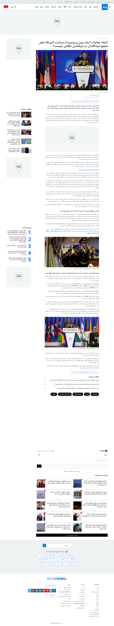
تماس (69, 599)
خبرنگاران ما (96, 610)
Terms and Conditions (64, 592)
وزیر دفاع (95, 394)
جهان (85, 6)
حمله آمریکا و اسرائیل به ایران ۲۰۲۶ (47, 556)
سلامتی (47, 6)
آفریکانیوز (82, 606)
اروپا (90, 6)
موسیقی (53, 568)
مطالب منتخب (26, 109)
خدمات (82, 585)
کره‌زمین (53, 6)
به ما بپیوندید (81, 597)
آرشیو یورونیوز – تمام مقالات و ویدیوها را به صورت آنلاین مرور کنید (94, 614)
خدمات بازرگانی (66, 590)
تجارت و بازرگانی (77, 6)
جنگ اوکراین (72, 560)
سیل (61, 568)
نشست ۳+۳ (75, 366)
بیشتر (69, 585)
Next (65, 6)
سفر (70, 6)
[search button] (44, 2)
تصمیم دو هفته (79, 309)
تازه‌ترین (96, 6)
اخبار (104, 38)
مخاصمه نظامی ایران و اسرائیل (67, 556)
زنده (6, 6)
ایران (53, 560)
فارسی (107, 2)
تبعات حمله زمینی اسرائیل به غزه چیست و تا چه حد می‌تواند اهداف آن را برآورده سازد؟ (77, 384)
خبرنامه (52, 596)
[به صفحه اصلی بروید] (105, 7)
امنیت (54, 394)
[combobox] (53, 2)
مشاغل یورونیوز (66, 601)
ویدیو (41, 6)
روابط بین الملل (78, 394)
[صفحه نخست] (107, 38)
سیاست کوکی (67, 594)
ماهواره (40, 564)
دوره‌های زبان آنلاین (80, 608)
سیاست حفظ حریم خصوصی (64, 597)
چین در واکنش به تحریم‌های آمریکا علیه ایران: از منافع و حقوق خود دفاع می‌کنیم (78, 388)
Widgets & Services (79, 604)
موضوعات (96, 585)
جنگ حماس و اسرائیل (65, 394)
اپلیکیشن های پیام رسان (79, 601)
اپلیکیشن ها (82, 599)
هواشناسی (82, 592)
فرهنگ (60, 6)
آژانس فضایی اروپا (51, 564)
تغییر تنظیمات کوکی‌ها (65, 606)
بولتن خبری (82, 590)
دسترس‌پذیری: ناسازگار (65, 604)
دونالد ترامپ (62, 560)
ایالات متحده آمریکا (43, 560)
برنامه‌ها (97, 608)
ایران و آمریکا (72, 564)
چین (96, 38)
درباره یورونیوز (67, 587)
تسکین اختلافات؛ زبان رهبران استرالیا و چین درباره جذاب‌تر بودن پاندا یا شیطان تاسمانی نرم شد (74, 380)
